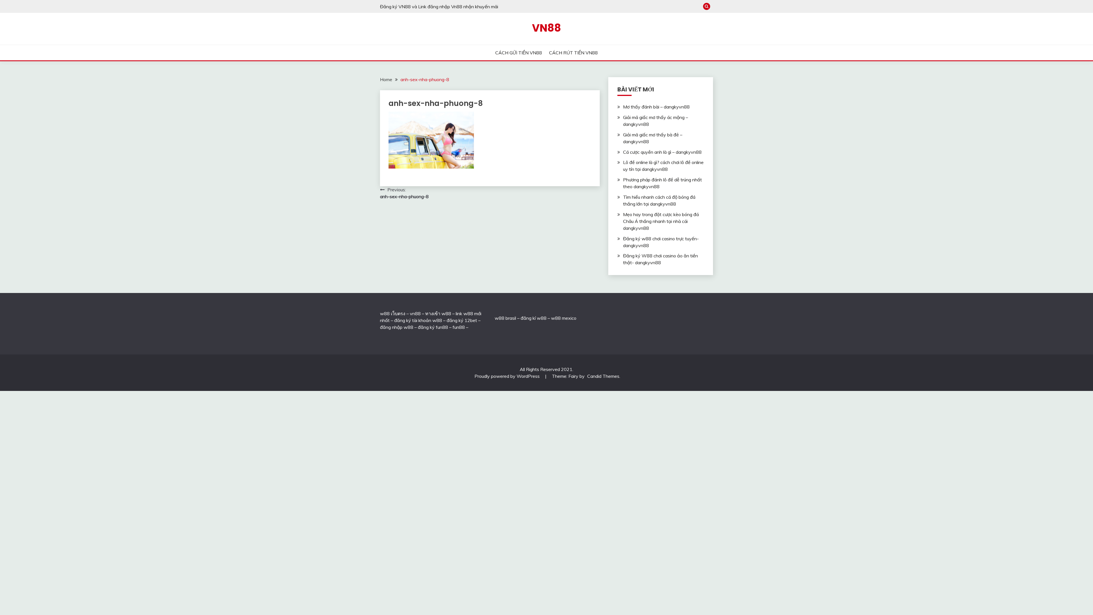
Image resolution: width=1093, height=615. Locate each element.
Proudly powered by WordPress (507, 376)
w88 (499, 318)
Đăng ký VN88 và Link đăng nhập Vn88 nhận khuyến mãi (439, 6)
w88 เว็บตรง (392, 313)
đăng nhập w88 (396, 327)
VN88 (546, 27)
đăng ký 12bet (462, 320)
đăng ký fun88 (433, 327)
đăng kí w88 (533, 318)
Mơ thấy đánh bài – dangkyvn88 (656, 107)
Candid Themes (603, 376)
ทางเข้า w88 (438, 313)
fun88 (459, 327)
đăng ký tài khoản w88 (418, 320)
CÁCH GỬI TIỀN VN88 (518, 53)
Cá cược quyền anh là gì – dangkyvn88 (662, 152)
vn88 (415, 313)
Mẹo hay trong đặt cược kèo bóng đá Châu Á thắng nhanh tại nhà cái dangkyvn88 (661, 221)
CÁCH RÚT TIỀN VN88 (573, 53)
